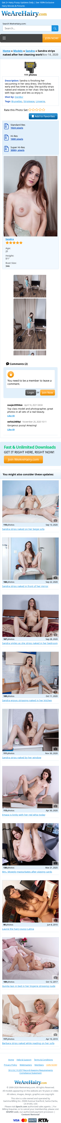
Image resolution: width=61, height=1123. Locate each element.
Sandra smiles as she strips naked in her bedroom (30, 643)
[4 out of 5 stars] (40, 110)
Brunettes (16, 101)
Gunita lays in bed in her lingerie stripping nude (28, 986)
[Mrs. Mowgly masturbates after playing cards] (30, 844)
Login (30, 392)
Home (6, 51)
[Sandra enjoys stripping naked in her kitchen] (30, 673)
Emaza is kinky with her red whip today (23, 814)
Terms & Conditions (43, 1059)
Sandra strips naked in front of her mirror (25, 586)
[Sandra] (30, 196)
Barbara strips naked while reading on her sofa (28, 1043)
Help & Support (24, 1059)
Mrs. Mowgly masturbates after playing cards (27, 871)
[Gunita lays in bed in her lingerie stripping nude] (30, 958)
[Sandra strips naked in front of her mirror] (30, 558)
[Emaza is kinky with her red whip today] (30, 787)
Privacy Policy (10, 1064)
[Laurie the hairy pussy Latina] (30, 901)
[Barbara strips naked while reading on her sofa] (30, 1015)
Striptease (28, 101)
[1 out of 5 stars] (30, 110)
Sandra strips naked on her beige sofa (23, 529)
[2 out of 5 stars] (33, 110)
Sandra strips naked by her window (21, 757)
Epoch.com (21, 1106)
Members (39, 1064)
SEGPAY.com (12, 1112)
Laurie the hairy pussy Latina (18, 928)
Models (18, 51)
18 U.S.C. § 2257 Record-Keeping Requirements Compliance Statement (30, 1071)
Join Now (47, 392)
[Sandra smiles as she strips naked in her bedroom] (30, 616)
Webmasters (26, 1064)
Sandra (30, 51)
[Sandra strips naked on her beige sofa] (30, 501)
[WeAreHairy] (30, 1082)
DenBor (19, 96)
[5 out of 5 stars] (43, 110)
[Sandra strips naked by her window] (30, 730)
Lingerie (40, 101)
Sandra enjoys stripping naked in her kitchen (27, 700)
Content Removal (30, 1114)
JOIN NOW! (51, 38)
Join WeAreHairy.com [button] (23, 459)
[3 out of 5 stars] (36, 110)
